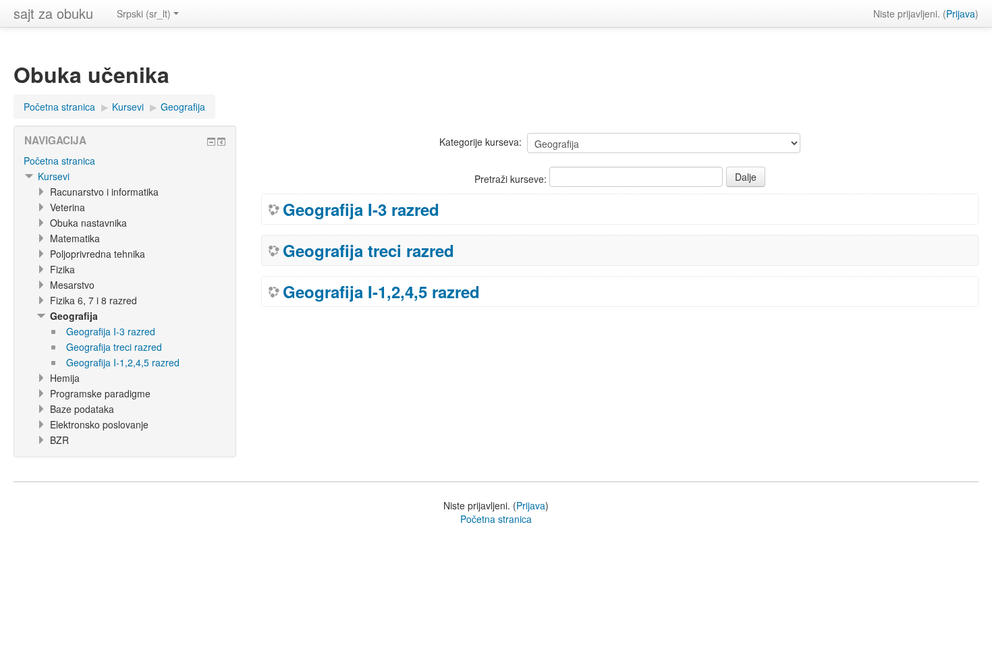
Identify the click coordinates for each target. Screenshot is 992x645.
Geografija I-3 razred (361, 209)
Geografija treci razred (368, 250)
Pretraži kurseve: (511, 179)
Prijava (960, 13)
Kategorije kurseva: (480, 141)
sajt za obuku (53, 13)
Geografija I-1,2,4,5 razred (381, 291)
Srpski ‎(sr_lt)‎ (144, 13)
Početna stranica (59, 160)
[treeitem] (125, 160)
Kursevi (54, 176)
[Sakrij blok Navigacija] (211, 142)
